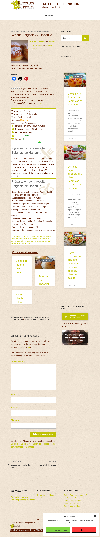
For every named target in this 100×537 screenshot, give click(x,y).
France (39, 45)
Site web (15, 420)
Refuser (83, 530)
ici (41, 103)
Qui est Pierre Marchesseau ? (75, 495)
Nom (13, 395)
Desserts (41, 41)
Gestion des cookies (72, 506)
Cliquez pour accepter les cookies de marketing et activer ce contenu (75, 337)
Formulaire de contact (19, 497)
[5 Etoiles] (20, 88)
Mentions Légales (71, 498)
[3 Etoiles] (16, 88)
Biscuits (51, 41)
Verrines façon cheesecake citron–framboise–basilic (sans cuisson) (75, 177)
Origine (31, 45)
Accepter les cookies (58, 530)
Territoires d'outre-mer (37, 319)
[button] (95, 516)
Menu (50, 15)
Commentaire (18, 362)
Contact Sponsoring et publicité (23, 500)
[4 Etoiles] (18, 88)
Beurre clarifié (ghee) (20, 298)
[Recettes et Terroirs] (15, 527)
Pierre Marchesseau (40, 31)
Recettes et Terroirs (58, 3)
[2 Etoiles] (14, 88)
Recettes (32, 41)
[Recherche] (85, 37)
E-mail (14, 408)
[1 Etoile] (12, 88)
